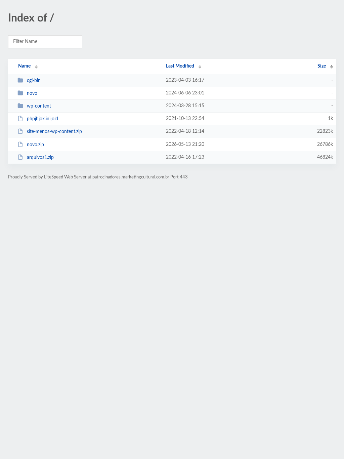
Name (24, 66)
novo (32, 93)
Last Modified (180, 66)
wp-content (39, 106)
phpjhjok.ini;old (42, 119)
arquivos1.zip (40, 157)
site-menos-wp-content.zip (54, 131)
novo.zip (35, 144)
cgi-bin (34, 80)
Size (321, 66)
